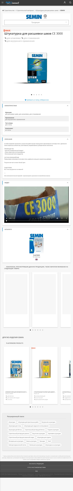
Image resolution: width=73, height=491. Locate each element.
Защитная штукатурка (38, 433)
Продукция (35, 22)
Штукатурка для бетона (15, 430)
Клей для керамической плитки (17, 445)
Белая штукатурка (31, 441)
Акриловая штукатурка (54, 433)
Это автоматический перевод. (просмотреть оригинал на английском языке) (27, 176)
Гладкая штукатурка (53, 430)
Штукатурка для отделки (44, 437)
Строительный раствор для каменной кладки (21, 437)
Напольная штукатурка (35, 445)
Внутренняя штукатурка (48, 422)
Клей (49, 441)
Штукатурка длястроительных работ (28, 422)
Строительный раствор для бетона (34, 430)
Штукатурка (12, 422)
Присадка (42, 441)
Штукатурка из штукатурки (52, 445)
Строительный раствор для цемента (19, 433)
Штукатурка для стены (15, 426)
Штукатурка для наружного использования (36, 426)
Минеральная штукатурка (16, 441)
